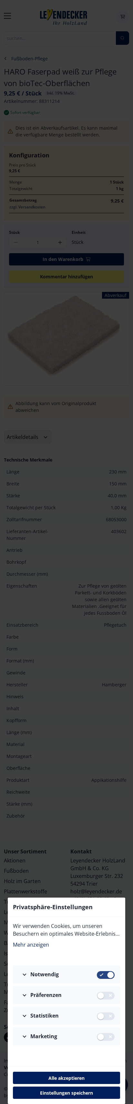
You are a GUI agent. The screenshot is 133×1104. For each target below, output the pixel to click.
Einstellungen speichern (66, 1093)
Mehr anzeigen (31, 944)
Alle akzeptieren (66, 1078)
